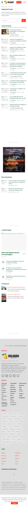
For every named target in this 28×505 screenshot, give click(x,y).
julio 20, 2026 (21, 68)
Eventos (12, 393)
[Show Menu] (2, 2)
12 (13, 52)
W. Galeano (13, 42)
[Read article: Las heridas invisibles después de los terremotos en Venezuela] (5, 82)
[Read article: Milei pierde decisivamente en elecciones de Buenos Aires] (4, 190)
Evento (11, 421)
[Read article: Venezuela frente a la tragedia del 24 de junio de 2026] (5, 106)
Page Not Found (8, 6)
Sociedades (15, 436)
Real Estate (5, 434)
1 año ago (11, 185)
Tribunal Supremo (6, 441)
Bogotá (10, 413)
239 (14, 60)
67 (14, 101)
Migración (12, 429)
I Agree (14, 503)
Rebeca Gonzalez (15, 34)
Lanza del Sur (17, 426)
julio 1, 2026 (21, 100)
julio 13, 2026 (21, 84)
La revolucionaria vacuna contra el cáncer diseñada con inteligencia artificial (17, 182)
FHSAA (22, 421)
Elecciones (5, 421)
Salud (20, 395)
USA (2, 398)
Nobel (8, 431)
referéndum (12, 434)
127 (14, 93)
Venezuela (3, 399)
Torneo (13, 439)
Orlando (12, 400)
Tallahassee (13, 404)
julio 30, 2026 (21, 50)
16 (16, 185)
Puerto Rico (4, 396)
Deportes (12, 387)
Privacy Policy (15, 501)
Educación (13, 391)
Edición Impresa (18, 418)
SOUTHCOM (22, 436)
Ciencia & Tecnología (4, 403)
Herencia (20, 423)
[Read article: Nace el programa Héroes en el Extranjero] (5, 57)
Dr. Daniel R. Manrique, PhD (17, 108)
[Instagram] (14, 375)
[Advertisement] (14, 127)
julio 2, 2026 (21, 92)
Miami (11, 399)
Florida (12, 397)
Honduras (3, 392)
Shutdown (19, 434)
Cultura (12, 385)
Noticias (3, 453)
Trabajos (19, 439)
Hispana (4, 426)
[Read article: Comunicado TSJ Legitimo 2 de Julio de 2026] (5, 90)
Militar (3, 431)
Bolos (15, 413)
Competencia (5, 416)
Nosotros (3, 455)
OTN (19, 2)
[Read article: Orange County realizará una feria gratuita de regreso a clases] (5, 49)
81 (13, 70)
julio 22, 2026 (21, 58)
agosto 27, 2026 (14, 36)
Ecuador (3, 390)
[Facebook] (2, 375)
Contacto (3, 461)
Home (2, 6)
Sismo (3, 436)
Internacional (22, 383)
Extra (11, 395)
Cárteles (4, 418)
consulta (21, 416)
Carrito (16, 463)
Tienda (16, 461)
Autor (2, 463)
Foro (14, 423)
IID (11, 426)
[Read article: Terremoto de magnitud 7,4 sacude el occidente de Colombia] (5, 41)
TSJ (24, 441)
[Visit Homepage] (9, 2)
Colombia (3, 388)
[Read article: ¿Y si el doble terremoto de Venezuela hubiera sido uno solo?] (5, 98)
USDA (3, 444)
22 (18, 192)
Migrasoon (19, 429)
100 (14, 85)
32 (23, 44)
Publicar (17, 458)
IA (8, 426)
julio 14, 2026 (13, 78)
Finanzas (9, 423)
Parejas (18, 431)
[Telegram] (17, 375)
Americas (4, 383)
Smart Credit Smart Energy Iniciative (16, 287)
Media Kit (3, 458)
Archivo (21, 391)
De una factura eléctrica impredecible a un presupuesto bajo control (17, 31)
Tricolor (14, 441)
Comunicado (14, 416)
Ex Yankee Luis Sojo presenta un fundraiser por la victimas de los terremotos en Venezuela (18, 65)
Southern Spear (6, 439)
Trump (19, 441)
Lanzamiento (5, 429)
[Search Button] (24, 20)
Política (21, 393)
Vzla (8, 444)
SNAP (8, 436)
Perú (2, 394)
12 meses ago (12, 192)
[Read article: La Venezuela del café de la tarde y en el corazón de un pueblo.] (5, 74)
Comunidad (13, 383)
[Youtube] (10, 375)
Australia (4, 413)
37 (22, 78)
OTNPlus (17, 455)
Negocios (21, 385)
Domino (10, 418)
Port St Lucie (13, 402)
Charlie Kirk (21, 413)
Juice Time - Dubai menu (13, 294)
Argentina (3, 385)
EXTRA (16, 421)
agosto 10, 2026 (14, 44)
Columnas (4, 405)
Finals (3, 423)
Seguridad (22, 397)
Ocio (20, 387)
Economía (13, 389)
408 (23, 109)
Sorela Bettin (14, 84)
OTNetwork (18, 453)
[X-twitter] (6, 375)
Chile (2, 386)
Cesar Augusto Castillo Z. (16, 76)
